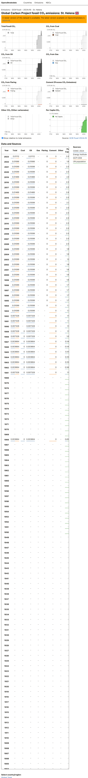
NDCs (48, 2)
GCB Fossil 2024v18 (78, 138)
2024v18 (27, 10)
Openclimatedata (9, 2)
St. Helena (37, 10)
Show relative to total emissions (17, 138)
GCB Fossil (16, 10)
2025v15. (6, 20)
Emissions (39, 2)
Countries (27, 2)
